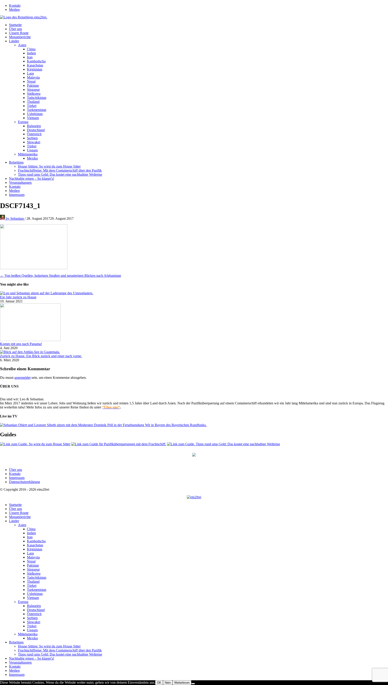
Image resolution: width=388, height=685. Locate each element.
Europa (23, 122)
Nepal (31, 81)
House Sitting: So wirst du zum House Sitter (49, 166)
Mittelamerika (27, 154)
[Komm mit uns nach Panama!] (30, 340)
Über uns (15, 29)
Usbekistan (35, 114)
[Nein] (193, 683)
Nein (168, 682)
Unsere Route (19, 33)
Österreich (34, 134)
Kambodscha (36, 61)
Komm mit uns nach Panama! (21, 344)
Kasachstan (35, 65)
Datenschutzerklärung (24, 482)
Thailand (33, 102)
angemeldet (22, 377)
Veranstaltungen (20, 182)
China (31, 49)
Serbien (32, 138)
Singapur (33, 89)
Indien (31, 53)
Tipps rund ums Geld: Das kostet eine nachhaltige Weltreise (60, 174)
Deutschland (36, 130)
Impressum (16, 195)
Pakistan (33, 85)
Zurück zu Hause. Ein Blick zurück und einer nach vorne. (41, 356)
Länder (14, 41)
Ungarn (32, 150)
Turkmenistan (36, 110)
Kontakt (14, 5)
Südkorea (33, 93)
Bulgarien (34, 126)
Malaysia (33, 77)
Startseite (15, 25)
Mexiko (32, 158)
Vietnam (33, 118)
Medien (14, 9)
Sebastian (15, 218)
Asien (22, 45)
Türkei (31, 106)
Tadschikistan (36, 98)
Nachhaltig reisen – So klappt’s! (31, 178)
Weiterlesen (182, 682)
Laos (30, 73)
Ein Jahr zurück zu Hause (18, 297)
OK (159, 682)
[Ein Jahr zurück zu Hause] (46, 293)
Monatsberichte (20, 37)
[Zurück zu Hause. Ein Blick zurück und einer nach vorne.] (30, 352)
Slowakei (33, 142)
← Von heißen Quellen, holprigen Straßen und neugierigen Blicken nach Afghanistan (60, 275)
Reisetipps (16, 162)
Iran (30, 57)
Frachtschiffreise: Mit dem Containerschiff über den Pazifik (60, 170)
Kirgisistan (34, 69)
